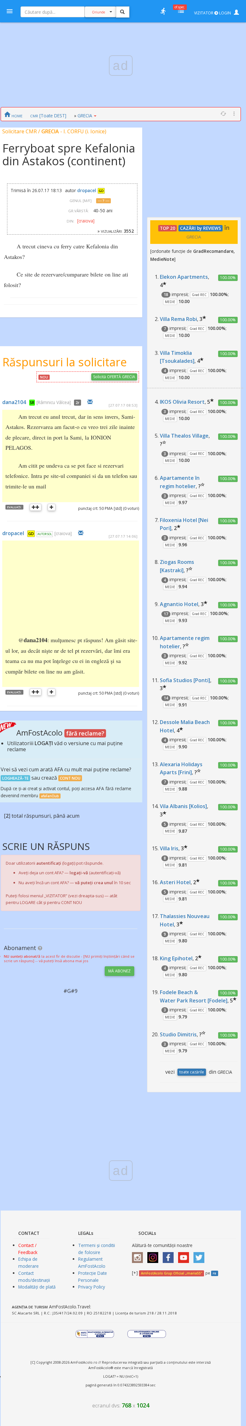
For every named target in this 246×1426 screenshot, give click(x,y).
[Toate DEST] (48, 116)
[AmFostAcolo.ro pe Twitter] (200, 1255)
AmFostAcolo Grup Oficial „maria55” (171, 1273)
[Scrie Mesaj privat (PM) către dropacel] (80, 533)
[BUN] (51, 507)
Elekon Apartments (184, 276)
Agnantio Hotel (179, 604)
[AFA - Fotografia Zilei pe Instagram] (154, 1255)
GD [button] (101, 191)
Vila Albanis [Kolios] (183, 806)
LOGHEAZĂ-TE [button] (15, 778)
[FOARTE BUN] (35, 507)
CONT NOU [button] (70, 778)
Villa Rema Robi (178, 319)
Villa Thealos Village (184, 435)
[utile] (163, 11)
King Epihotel (176, 958)
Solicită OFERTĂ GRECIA (114, 376)
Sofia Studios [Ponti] (185, 680)
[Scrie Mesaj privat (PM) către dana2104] (90, 402)
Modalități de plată (37, 1287)
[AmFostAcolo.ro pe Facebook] (170, 1255)
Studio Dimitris (178, 1034)
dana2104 (14, 402)
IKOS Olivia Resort (182, 401)
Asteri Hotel (175, 882)
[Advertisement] (91, 587)
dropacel (86, 190)
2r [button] (77, 402)
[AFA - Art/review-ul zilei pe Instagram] (139, 1255)
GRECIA (85, 116)
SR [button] (32, 402)
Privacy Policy (91, 1287)
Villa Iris (169, 848)
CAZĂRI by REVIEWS (200, 228)
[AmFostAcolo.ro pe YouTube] (185, 1255)
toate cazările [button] (191, 1072)
